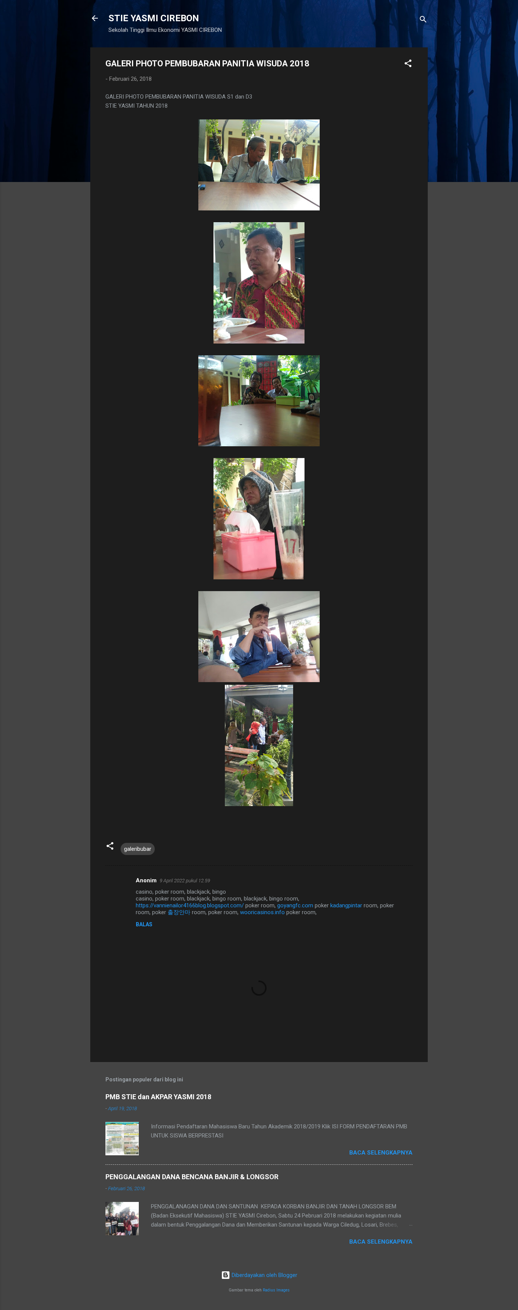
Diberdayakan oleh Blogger (263, 1275)
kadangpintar (346, 905)
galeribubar (137, 849)
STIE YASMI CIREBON (153, 18)
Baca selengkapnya (381, 1152)
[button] (408, 65)
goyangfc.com (295, 905)
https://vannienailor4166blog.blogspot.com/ (190, 905)
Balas (144, 924)
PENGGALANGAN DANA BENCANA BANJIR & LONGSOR (191, 1177)
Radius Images (276, 1290)
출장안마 (179, 912)
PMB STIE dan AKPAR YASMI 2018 (158, 1097)
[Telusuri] (423, 20)
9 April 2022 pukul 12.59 (185, 880)
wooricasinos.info (262, 912)
